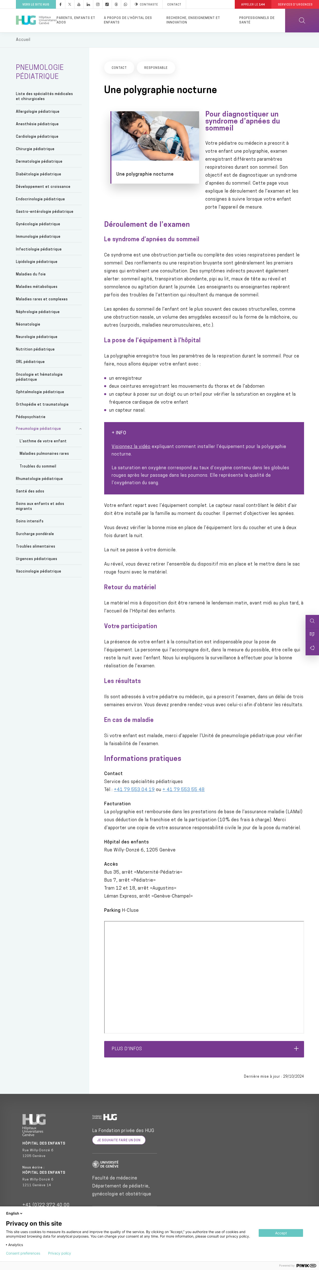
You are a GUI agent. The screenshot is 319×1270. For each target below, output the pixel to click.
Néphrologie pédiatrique (38, 312)
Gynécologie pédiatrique (38, 224)
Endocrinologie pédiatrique (40, 199)
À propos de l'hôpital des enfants (128, 20)
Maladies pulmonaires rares (44, 454)
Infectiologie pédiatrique (39, 249)
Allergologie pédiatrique (38, 112)
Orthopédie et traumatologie (42, 405)
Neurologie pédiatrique (37, 337)
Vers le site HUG (35, 4)
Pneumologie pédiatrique (38, 429)
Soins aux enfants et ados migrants (40, 506)
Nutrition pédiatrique (35, 349)
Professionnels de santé (257, 20)
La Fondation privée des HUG (123, 1131)
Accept (281, 1233)
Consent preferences (23, 1253)
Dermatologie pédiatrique (39, 162)
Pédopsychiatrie (31, 417)
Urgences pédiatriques (36, 559)
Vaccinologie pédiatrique (38, 572)
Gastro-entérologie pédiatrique (45, 212)
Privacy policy (59, 1253)
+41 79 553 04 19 (134, 790)
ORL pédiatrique (30, 362)
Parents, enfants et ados (76, 20)
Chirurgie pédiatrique (35, 149)
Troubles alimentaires (35, 547)
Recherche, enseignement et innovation (193, 20)
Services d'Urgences (295, 4)
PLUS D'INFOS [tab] (127, 1049)
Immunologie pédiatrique (38, 237)
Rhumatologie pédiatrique (39, 479)
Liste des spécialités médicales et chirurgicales (44, 96)
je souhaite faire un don (119, 1140)
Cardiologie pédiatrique (37, 137)
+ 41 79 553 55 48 (183, 790)
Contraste (149, 4)
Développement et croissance (43, 187)
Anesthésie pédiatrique (37, 124)
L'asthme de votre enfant (43, 441)
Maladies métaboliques (37, 287)
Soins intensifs (30, 521)
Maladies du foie (31, 274)
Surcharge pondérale (35, 534)
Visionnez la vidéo (131, 447)
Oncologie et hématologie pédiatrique (39, 377)
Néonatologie (28, 325)
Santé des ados (30, 491)
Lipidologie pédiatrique (37, 262)
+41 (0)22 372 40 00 (46, 1205)
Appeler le (253, 4)
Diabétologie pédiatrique (38, 174)
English (12, 1213)
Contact (174, 4)
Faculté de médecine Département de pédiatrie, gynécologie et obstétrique (121, 1186)
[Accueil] (36, 20)
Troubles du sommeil (38, 466)
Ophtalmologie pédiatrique (40, 392)
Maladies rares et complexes (42, 299)
